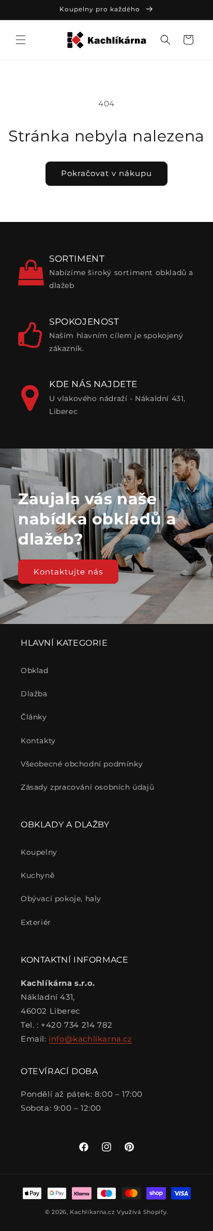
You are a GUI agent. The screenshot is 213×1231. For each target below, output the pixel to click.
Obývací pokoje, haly (61, 898)
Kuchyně (37, 875)
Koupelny (39, 852)
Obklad (35, 670)
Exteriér (36, 922)
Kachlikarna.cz (92, 1212)
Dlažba (34, 693)
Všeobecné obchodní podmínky (82, 764)
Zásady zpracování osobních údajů (87, 787)
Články (34, 717)
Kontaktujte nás (68, 572)
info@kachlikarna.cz (90, 1039)
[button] (20, 39)
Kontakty (38, 740)
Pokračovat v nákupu (106, 173)
